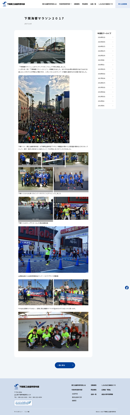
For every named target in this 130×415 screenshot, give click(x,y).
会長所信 (75, 394)
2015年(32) (101, 87)
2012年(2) (101, 101)
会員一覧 (93, 4)
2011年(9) (101, 105)
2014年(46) (101, 92)
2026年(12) (101, 37)
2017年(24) (101, 78)
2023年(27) (101, 51)
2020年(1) (101, 64)
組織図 (74, 400)
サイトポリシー (18, 411)
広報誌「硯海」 (107, 390)
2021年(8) (101, 60)
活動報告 (77, 4)
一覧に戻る (61, 365)
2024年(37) (101, 46)
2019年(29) (101, 69)
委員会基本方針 (77, 397)
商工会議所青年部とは (49, 4)
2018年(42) (101, 74)
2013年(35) (101, 96)
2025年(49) (101, 42)
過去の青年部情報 (107, 394)
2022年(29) (101, 55)
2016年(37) (101, 83)
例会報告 (85, 4)
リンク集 (26, 411)
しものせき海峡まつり (106, 4)
